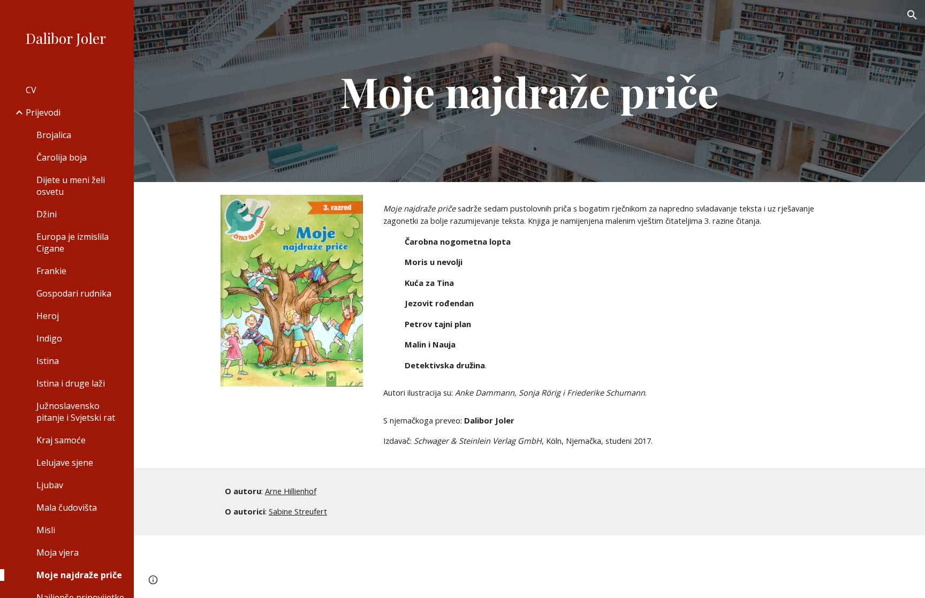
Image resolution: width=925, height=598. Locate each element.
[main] (529, 91)
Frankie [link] (51, 271)
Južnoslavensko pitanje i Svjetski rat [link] (75, 411)
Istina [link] (47, 361)
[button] (912, 15)
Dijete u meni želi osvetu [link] (70, 186)
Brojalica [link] (53, 135)
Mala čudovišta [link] (66, 507)
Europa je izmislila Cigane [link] (72, 242)
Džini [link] (46, 214)
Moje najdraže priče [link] (79, 575)
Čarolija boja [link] (61, 157)
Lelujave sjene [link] (64, 462)
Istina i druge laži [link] (70, 383)
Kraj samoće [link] (61, 440)
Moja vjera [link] (57, 552)
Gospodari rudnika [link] (73, 293)
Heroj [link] (47, 316)
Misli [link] (45, 530)
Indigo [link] (49, 338)
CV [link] (31, 90)
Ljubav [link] (49, 485)
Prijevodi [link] (43, 112)
